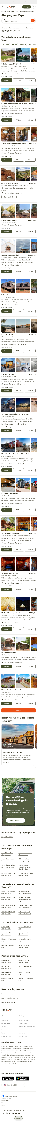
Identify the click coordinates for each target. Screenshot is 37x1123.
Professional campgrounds (26, 1026)
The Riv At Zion (16, 752)
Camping (25, 11)
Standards (21, 1033)
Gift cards (4, 1020)
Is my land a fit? (23, 1023)
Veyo (20, 11)
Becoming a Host (23, 1020)
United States (10, 11)
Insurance (21, 1030)
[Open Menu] (33, 6)
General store (5, 1023)
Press (3, 1033)
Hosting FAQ (22, 1036)
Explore (3, 11)
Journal (3, 1026)
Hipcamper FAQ (6, 1036)
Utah (17, 11)
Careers (3, 1030)
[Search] (33, 20)
